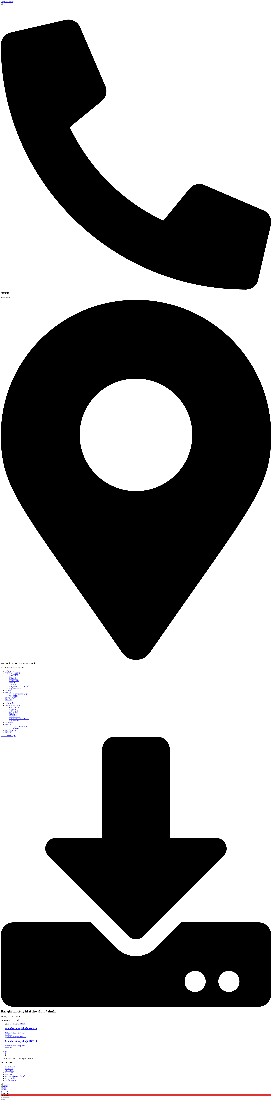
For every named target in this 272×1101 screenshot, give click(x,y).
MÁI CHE (13, 683)
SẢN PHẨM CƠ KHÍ (12, 673)
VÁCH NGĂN (14, 684)
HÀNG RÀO (14, 681)
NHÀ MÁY (9, 690)
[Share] (4, 1097)
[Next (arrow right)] (4, 1099)
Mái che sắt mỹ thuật (18, 1033)
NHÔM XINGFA (15, 688)
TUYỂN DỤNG (11, 698)
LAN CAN (13, 677)
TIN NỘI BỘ (14, 696)
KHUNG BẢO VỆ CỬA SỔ (19, 686)
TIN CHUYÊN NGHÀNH (18, 694)
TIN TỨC (8, 692)
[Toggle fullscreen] (6, 1097)
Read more (8, 1035)
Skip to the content (7, 2)
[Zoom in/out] (8, 1097)
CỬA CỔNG (13, 679)
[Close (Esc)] (2, 1097)
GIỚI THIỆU (9, 671)
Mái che (8, 1033)
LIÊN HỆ (8, 700)
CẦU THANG (14, 675)
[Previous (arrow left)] (2, 1099)
